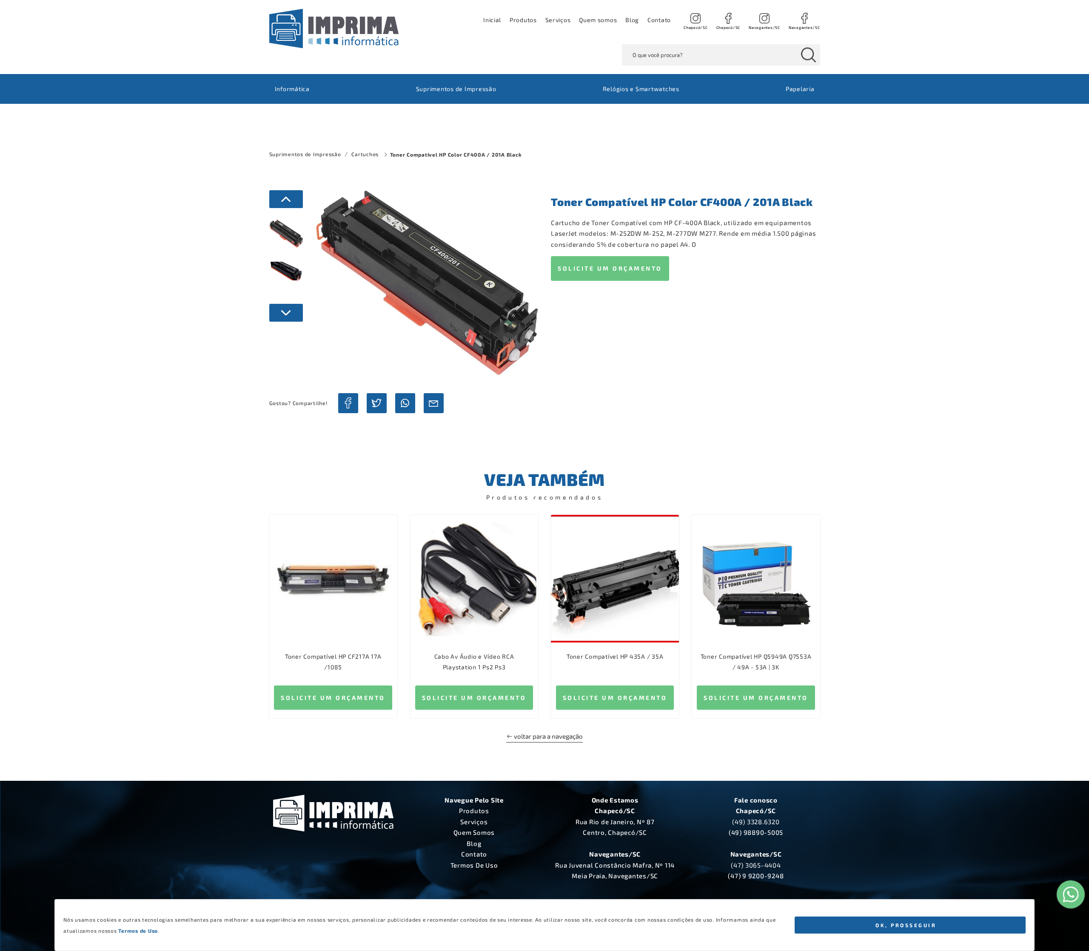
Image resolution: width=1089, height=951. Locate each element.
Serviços (473, 821)
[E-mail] (434, 403)
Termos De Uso (474, 865)
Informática (292, 88)
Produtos (523, 19)
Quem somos (598, 19)
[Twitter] (377, 403)
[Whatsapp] (405, 403)
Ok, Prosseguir (905, 925)
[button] (558, 20)
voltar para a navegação (548, 736)
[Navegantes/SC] (764, 20)
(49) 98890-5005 (756, 832)
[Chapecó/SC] (696, 20)
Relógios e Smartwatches (641, 88)
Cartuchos (365, 154)
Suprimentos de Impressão (456, 88)
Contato (659, 19)
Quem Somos (474, 832)
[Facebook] (348, 403)
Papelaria (800, 88)
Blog (632, 19)
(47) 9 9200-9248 (756, 876)
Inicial (492, 19)
